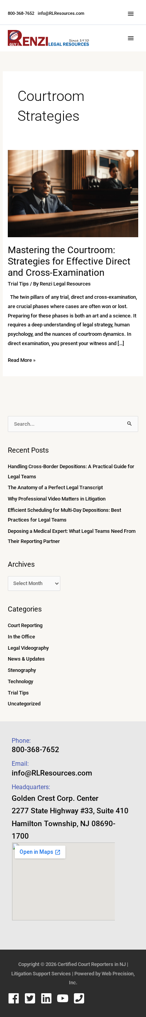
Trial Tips (18, 284)
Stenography (22, 670)
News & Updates (26, 659)
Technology (20, 681)
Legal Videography (28, 648)
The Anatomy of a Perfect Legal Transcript (55, 487)
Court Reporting (25, 625)
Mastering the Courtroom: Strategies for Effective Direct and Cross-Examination (69, 261)
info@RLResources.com (60, 13)
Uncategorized (24, 704)
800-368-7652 (21, 13)
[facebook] (15, 998)
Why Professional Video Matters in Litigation (57, 499)
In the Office (21, 637)
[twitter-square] (31, 998)
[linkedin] (48, 998)
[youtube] (64, 998)
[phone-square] (80, 998)
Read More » (21, 359)
